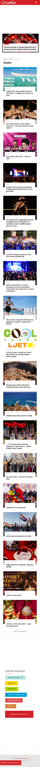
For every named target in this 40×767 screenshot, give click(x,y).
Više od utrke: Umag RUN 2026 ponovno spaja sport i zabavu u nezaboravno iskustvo (20, 322)
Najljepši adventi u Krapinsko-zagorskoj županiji (19, 566)
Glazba (17, 59)
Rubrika (11, 59)
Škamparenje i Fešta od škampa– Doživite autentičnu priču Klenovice (18, 386)
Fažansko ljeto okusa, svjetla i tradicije (19, 416)
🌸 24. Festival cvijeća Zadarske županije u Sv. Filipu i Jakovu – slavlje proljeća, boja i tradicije (18, 446)
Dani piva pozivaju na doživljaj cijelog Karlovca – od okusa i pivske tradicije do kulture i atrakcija (20, 48)
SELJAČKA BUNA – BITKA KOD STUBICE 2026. (19, 478)
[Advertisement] (20, 18)
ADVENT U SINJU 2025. (13, 595)
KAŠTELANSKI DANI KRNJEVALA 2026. (18, 536)
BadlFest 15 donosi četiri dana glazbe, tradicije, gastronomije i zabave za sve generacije (19, 189)
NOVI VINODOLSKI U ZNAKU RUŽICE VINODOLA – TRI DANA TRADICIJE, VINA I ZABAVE (20, 126)
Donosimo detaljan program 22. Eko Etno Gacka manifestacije (18, 255)
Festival (8, 121)
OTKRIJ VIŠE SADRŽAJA (20, 631)
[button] (36, 2)
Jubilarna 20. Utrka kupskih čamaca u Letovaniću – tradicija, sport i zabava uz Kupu (19, 93)
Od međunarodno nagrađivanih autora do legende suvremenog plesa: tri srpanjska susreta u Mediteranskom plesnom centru (19, 223)
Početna (5, 59)
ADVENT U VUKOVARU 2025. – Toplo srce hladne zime (18, 625)
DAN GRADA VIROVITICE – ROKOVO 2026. (18, 157)
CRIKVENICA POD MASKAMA (16, 508)
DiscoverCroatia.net (22, 758)
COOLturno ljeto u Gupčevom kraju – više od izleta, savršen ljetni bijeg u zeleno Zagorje (19, 354)
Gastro (6, 44)
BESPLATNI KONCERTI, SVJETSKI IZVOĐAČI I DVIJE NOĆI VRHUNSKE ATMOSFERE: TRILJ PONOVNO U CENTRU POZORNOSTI (20, 288)
